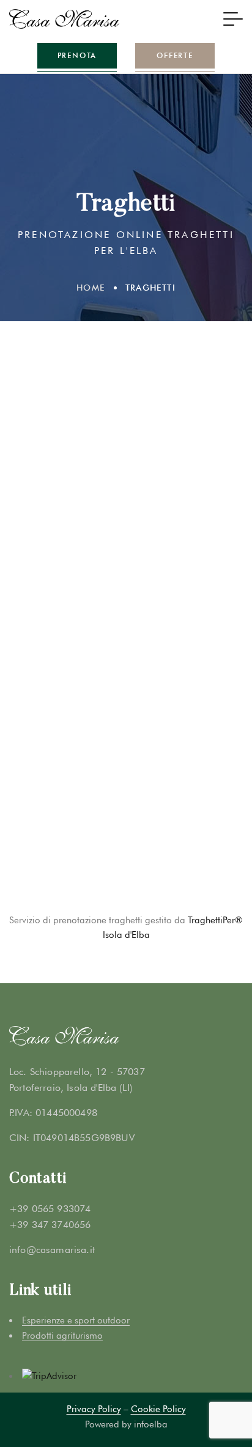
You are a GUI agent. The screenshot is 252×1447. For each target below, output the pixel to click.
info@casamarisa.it (52, 1249)
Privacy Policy (94, 1409)
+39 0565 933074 (50, 1209)
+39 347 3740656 (50, 1224)
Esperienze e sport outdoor (76, 1320)
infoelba (151, 1424)
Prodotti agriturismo (62, 1335)
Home (90, 287)
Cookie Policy (158, 1409)
